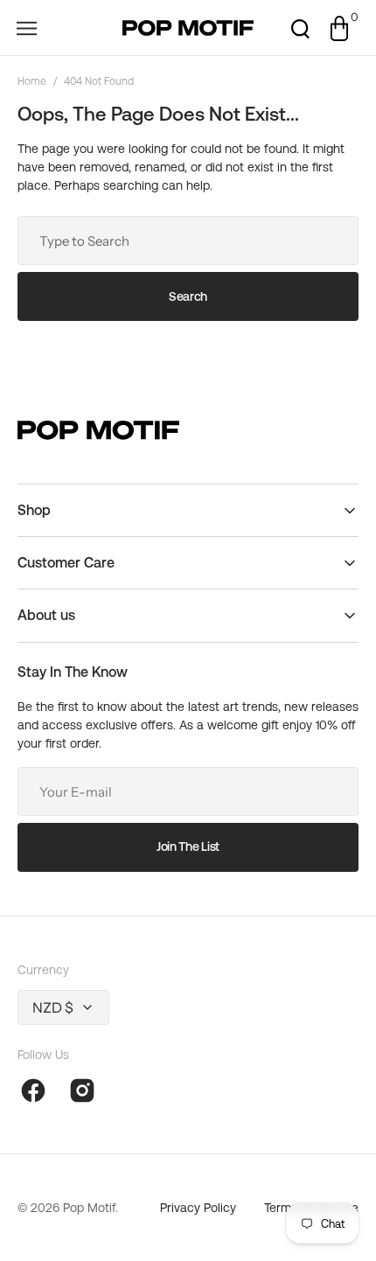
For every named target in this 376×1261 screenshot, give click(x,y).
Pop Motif (89, 1208)
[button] (26, 28)
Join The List (188, 846)
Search (188, 296)
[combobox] (188, 240)
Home (31, 81)
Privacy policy (198, 1208)
